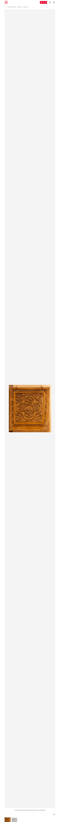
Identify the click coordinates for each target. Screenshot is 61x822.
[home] (5, 7)
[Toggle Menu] (54, 2)
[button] (54, 814)
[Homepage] (6, 2)
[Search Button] (50, 2)
